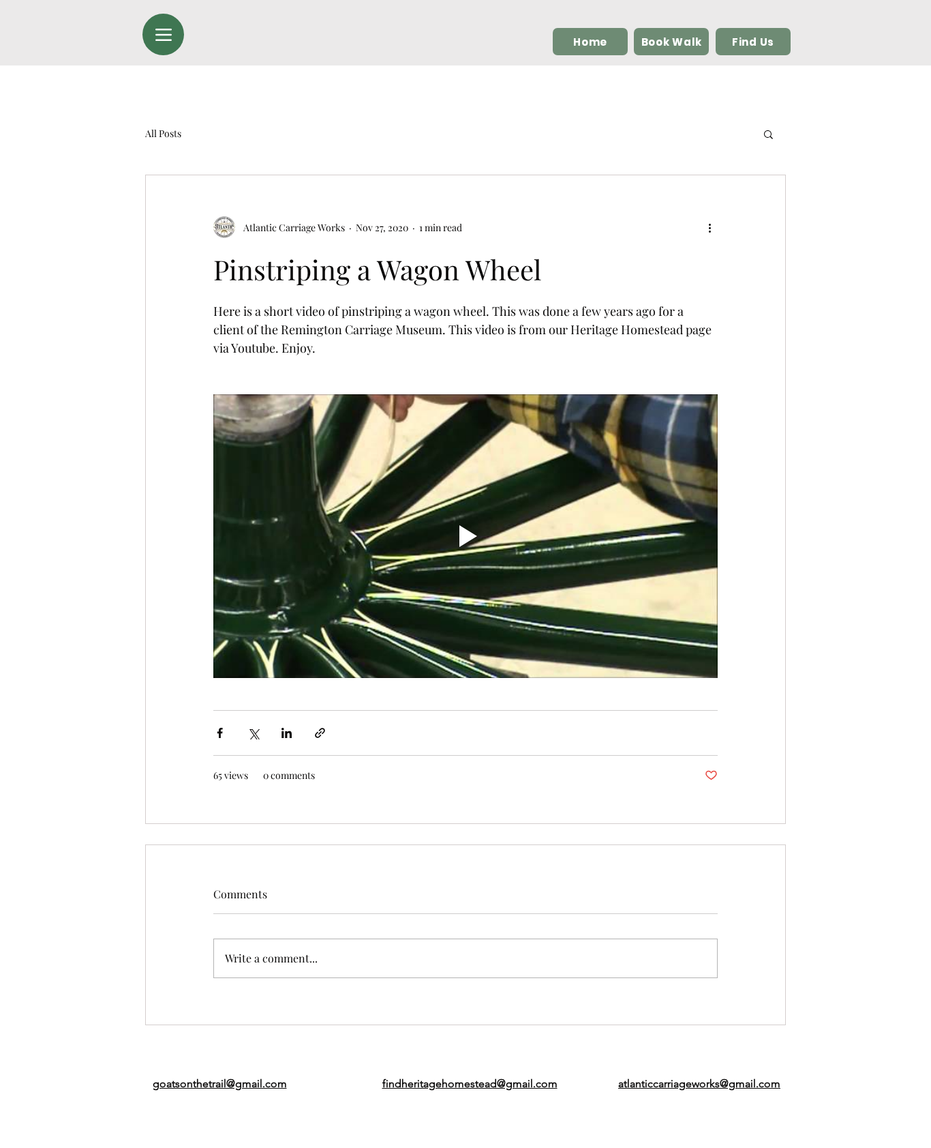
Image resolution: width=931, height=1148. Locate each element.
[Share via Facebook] (219, 732)
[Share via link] (320, 732)
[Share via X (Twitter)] (253, 732)
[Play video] (465, 536)
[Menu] (163, 34)
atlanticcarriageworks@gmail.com (699, 1083)
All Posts (163, 133)
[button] (768, 133)
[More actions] (709, 227)
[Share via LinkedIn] (286, 732)
